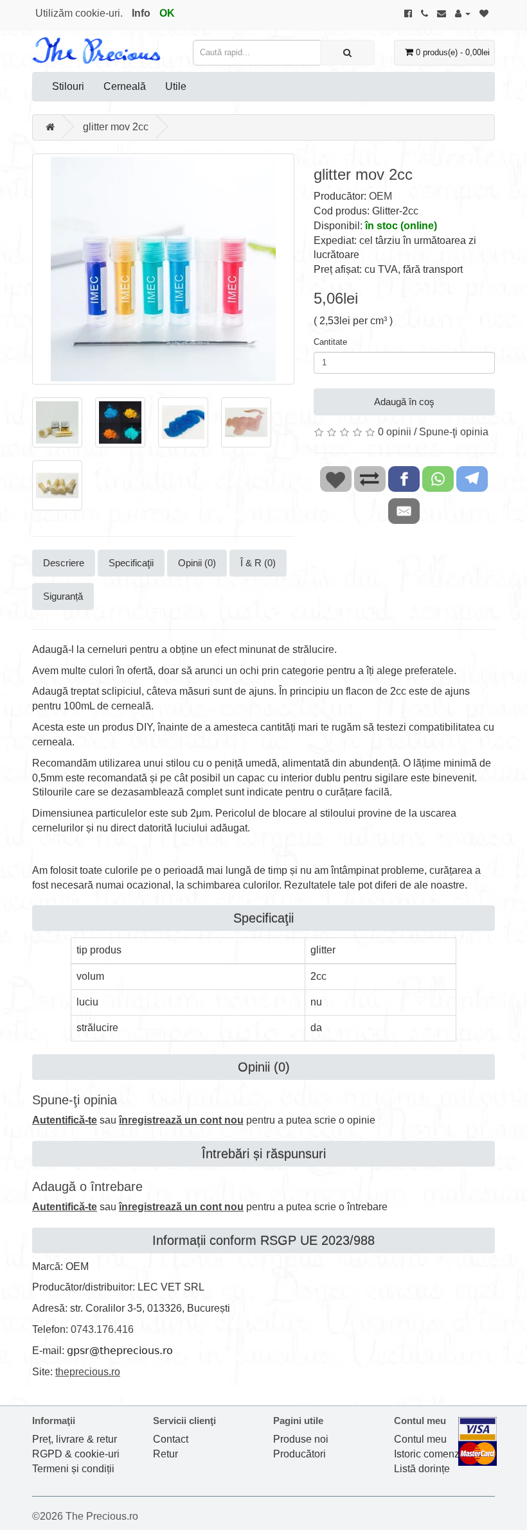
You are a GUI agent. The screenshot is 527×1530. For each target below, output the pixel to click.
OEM (380, 196)
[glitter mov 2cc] (163, 269)
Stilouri (68, 86)
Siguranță (63, 596)
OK (167, 13)
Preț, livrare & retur (74, 1439)
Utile (175, 86)
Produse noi (300, 1439)
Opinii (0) (197, 562)
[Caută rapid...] (347, 52)
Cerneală (124, 86)
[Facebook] (408, 13)
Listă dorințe (422, 1468)
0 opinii (394, 431)
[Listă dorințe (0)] (483, 13)
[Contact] (441, 13)
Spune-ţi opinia (453, 431)
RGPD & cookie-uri (76, 1453)
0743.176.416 (102, 1329)
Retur (165, 1453)
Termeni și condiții (73, 1468)
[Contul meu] (462, 13)
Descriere (63, 562)
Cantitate (330, 342)
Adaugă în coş (404, 401)
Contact (170, 1439)
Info (141, 13)
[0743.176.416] (424, 13)
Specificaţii (131, 562)
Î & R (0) (258, 562)
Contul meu (420, 1439)
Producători (299, 1453)
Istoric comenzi (428, 1453)
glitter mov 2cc (115, 126)
